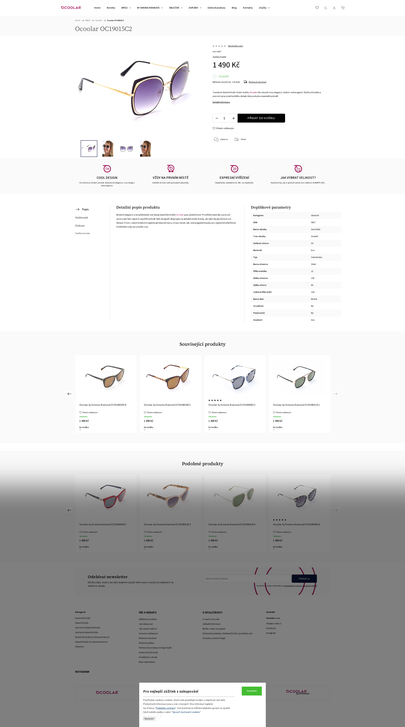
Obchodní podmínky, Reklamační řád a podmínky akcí (227, 633)
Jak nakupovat (146, 624)
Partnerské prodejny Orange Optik (155, 647)
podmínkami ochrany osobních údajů (300, 585)
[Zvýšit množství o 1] (233, 118)
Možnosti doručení (257, 82)
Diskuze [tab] (79, 226)
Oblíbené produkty (148, 619)
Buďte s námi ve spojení (213, 628)
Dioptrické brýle (82, 618)
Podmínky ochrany (165, 708)
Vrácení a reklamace (148, 633)
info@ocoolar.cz (274, 623)
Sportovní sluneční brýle (86, 632)
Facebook (271, 628)
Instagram (271, 633)
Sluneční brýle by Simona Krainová (91, 642)
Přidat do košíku (261, 118)
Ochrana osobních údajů (213, 638)
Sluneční (315, 215)
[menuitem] (97, 8)
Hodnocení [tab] (81, 218)
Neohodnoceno (235, 46)
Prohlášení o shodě (148, 657)
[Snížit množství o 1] (217, 118)
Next (336, 393)
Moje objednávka (147, 662)
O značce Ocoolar (210, 619)
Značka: (219, 56)
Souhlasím (252, 691)
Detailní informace (221, 102)
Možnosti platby (146, 643)
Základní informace (211, 624)
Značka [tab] (82, 233)
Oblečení (79, 646)
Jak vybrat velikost (148, 628)
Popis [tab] (85, 209)
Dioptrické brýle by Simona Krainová (92, 637)
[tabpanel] (170, 394)
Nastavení (149, 718)
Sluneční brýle (81, 623)
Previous (70, 393)
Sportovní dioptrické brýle (87, 627)
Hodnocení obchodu (148, 652)
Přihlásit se (304, 578)
